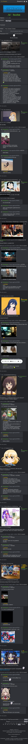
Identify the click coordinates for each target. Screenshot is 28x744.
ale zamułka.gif (7, 109)
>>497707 (12, 587)
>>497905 (12, 684)
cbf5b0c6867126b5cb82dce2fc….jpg (12, 131)
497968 (18, 129)
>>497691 (5, 603)
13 (26, 723)
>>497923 (13, 395)
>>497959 (22, 264)
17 (9, 724)
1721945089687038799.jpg (10, 374)
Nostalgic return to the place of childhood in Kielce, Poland (16, 249)
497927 (18, 432)
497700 (7, 587)
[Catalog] (24, 2)
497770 (5, 122)
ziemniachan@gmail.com (15, 734)
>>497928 (12, 545)
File (6, 28)
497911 (5, 466)
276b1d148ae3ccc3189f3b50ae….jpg (12, 506)
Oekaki (13, 28)
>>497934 (5, 72)
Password (12, 719)
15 (5, 724)
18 (12, 724)
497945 (18, 486)
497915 (18, 205)
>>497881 (5, 676)
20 (16, 724)
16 (7, 724)
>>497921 (5, 420)
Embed (9, 28)
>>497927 (12, 404)
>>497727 (5, 700)
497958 (18, 358)
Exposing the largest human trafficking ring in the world (16, 266)
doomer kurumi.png (8, 649)
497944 (7, 475)
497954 (18, 439)
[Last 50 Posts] (14, 315)
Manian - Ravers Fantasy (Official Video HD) (16, 324)
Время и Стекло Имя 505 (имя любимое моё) (16, 342)
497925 (7, 545)
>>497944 (5, 488)
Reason (8, 721)
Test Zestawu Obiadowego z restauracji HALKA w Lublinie (17, 221)
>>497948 (17, 475)
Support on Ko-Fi (14, 736)
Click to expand (20, 56)
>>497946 (5, 284)
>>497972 (13, 52)
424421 (16, 240)
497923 (7, 404)
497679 (18, 247)
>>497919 (5, 547)
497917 (18, 627)
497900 (7, 684)
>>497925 (12, 537)
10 (19, 723)
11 (22, 723)
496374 (5, 665)
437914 (5, 579)
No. (3, 52)
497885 (5, 527)
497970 (17, 155)
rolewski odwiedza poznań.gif (10, 406)
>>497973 (12, 70)
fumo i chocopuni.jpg (8, 563)
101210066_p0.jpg (8, 40)
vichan (15, 729)
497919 (7, 537)
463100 (5, 315)
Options (26, 2)
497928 (18, 552)
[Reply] (9, 52)
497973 (19, 85)
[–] (0, 39)
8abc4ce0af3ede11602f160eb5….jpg (12, 179)
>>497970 (21, 150)
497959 (18, 282)
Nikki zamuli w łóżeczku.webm (10, 686)
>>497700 (5, 623)
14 (3, 724)
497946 (18, 264)
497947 (18, 322)
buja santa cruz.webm (9, 296)
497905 (18, 708)
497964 (18, 211)
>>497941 (5, 477)
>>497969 (5, 171)
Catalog (23, 724)
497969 (17, 150)
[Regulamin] (20, 1)
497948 (18, 496)
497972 (7, 70)
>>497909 (5, 539)
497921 (5, 395)
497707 (18, 607)
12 (24, 723)
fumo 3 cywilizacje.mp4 (9, 609)
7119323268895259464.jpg (10, 157)
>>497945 (12, 475)
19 (14, 724)
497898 (18, 674)
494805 (5, 192)
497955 (18, 341)
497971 (19, 59)
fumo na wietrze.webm (9, 589)
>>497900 (5, 710)
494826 (17, 200)
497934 (5, 52)
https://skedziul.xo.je (5, 669)
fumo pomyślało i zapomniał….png (11, 629)
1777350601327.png (8, 448)
